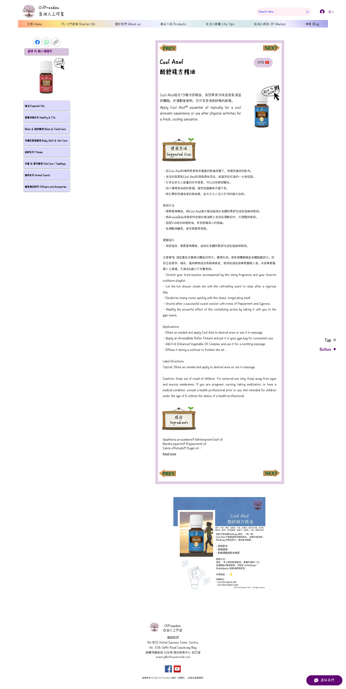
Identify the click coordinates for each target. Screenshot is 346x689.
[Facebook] (37, 42)
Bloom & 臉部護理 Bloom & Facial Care (45, 128)
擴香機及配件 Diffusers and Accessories (45, 186)
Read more (169, 454)
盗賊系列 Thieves (34, 152)
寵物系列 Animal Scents (37, 175)
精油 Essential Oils (34, 105)
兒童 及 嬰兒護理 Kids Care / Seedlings (45, 163)
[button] (219, 543)
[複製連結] (56, 42)
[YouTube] (177, 668)
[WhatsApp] (47, 42)
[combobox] (46, 51)
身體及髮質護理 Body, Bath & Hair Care (46, 140)
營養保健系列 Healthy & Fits (40, 117)
